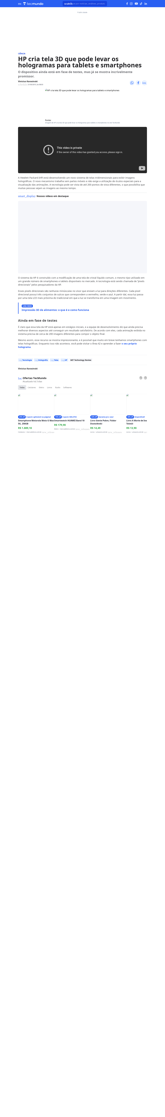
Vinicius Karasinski (28, 81)
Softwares (67, 387)
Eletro (41, 387)
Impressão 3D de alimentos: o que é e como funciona (55, 310)
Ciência (21, 53)
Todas (22, 387)
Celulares (32, 387)
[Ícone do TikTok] (141, 3)
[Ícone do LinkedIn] (146, 3)
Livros (49, 387)
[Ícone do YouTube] (136, 4)
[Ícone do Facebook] (127, 3)
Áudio (57, 387)
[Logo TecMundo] (33, 3)
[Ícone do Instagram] (131, 3)
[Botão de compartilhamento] (132, 82)
